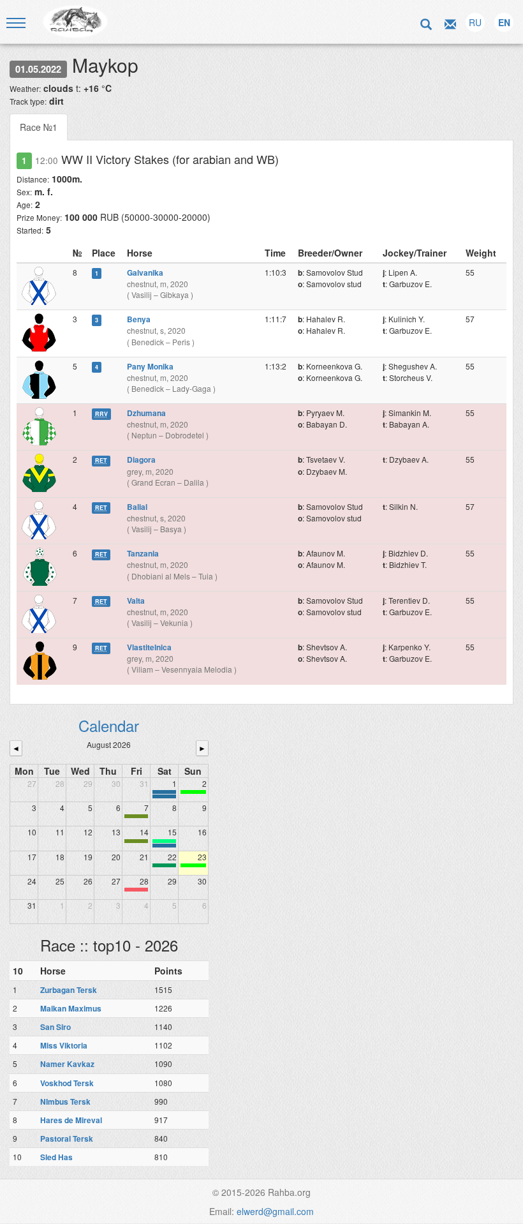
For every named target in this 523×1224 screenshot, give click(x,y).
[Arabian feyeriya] (136, 890)
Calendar (108, 725)
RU (475, 22)
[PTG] (193, 792)
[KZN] (136, 816)
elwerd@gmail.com (275, 1211)
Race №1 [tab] (38, 127)
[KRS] (164, 841)
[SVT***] (164, 865)
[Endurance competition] (164, 792)
